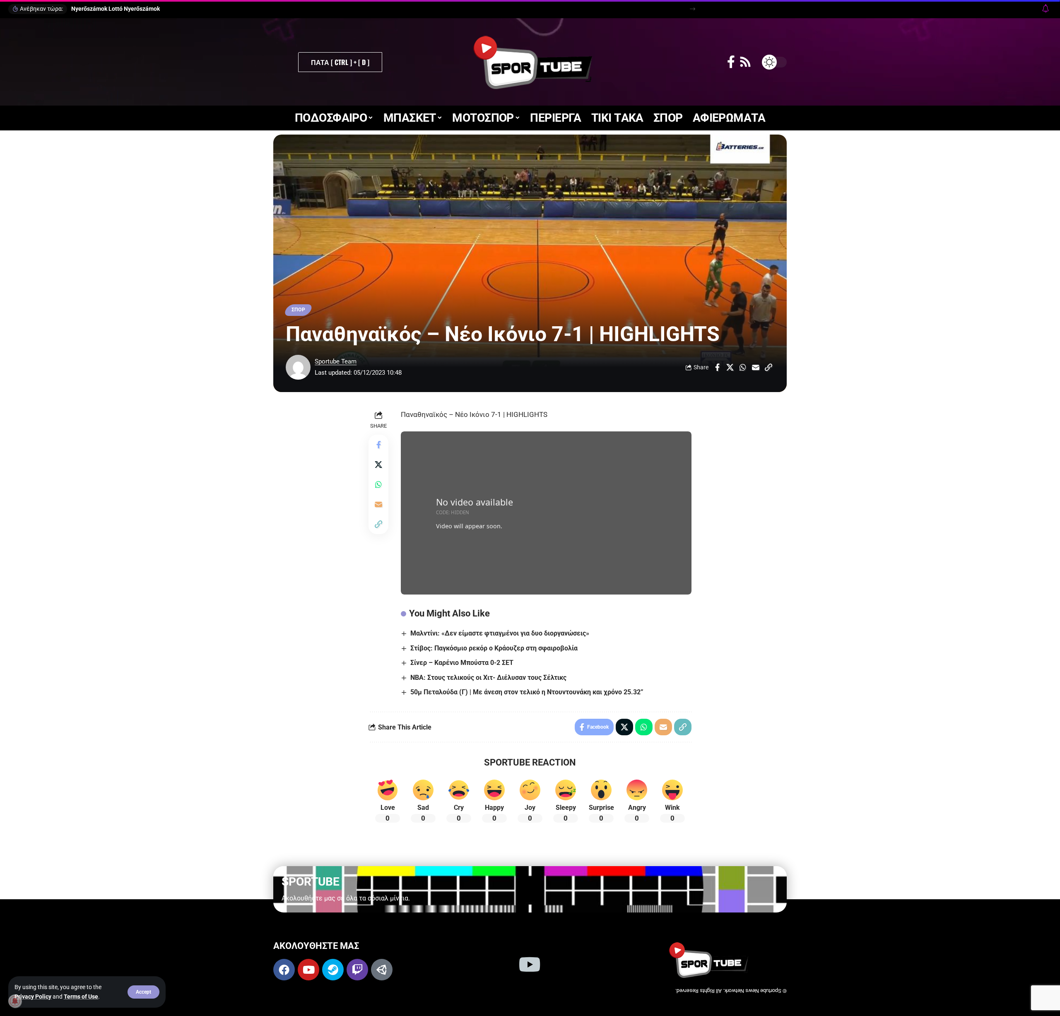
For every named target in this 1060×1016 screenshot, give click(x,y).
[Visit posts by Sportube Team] (298, 367)
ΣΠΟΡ (299, 310)
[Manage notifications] (15, 1001)
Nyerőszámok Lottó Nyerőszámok (115, 8)
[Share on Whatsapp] (743, 367)
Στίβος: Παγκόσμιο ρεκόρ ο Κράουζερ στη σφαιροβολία (494, 648)
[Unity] (382, 969)
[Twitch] (357, 969)
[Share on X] (730, 367)
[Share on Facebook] (717, 367)
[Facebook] (731, 61)
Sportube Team (336, 361)
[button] (143, 992)
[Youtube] (308, 969)
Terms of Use (81, 996)
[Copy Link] (768, 367)
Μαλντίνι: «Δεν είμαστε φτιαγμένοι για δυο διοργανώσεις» (499, 633)
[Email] (755, 367)
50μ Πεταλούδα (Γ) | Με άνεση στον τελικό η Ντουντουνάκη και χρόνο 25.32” (526, 692)
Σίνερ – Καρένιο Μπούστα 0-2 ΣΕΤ (461, 663)
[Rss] (745, 61)
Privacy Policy (32, 996)
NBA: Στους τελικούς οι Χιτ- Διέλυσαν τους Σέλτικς (488, 677)
